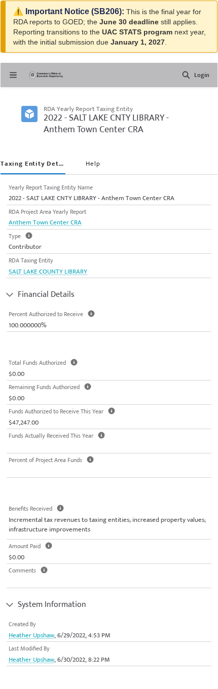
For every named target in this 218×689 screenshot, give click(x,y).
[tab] (33, 164)
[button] (186, 75)
